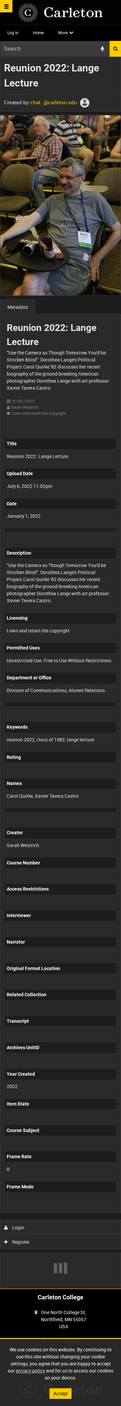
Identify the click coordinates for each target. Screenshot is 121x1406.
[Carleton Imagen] (60, 12)
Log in (12, 32)
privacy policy (30, 1370)
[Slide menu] (6, 6)
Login (17, 1227)
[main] (60, 673)
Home (38, 32)
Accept (60, 1393)
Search (115, 49)
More (63, 32)
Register (20, 1242)
